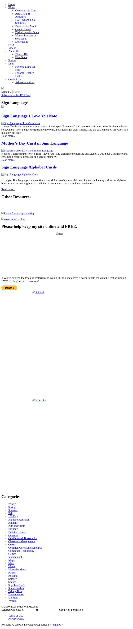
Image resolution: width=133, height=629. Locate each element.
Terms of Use (15, 615)
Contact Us (14, 79)
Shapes (12, 581)
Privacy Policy (16, 618)
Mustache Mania (17, 569)
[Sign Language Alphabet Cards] (19, 174)
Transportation (16, 594)
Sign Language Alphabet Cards (29, 167)
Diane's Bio (21, 54)
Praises (12, 60)
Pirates (12, 572)
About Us (13, 51)
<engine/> (57, 624)
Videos (12, 47)
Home (11, 4)
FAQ (11, 44)
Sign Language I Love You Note (29, 116)
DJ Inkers (30, 609)
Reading (12, 575)
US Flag (12, 597)
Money (12, 566)
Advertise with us (24, 82)
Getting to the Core (25, 10)
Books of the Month (26, 26)
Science (12, 578)
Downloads (21, 41)
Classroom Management (21, 541)
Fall (10, 513)
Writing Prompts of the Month (25, 37)
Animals (12, 522)
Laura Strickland (48, 609)
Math (11, 563)
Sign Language (16, 585)
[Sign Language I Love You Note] (20, 123)
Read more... (8, 135)
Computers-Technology (21, 550)
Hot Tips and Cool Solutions (25, 21)
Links (11, 63)
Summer (12, 510)
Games (12, 553)
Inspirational (15, 557)
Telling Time (15, 591)
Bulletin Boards (16, 532)
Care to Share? (23, 29)
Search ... (6, 91)
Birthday (13, 528)
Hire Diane (21, 57)
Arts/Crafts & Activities (22, 15)
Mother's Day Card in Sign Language (34, 143)
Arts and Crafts (16, 525)
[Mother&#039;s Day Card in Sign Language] (27, 150)
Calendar (13, 535)
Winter (12, 503)
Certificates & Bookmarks (22, 538)
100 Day (13, 516)
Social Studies (16, 588)
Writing (12, 600)
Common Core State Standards (25, 547)
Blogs (11, 7)
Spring (12, 507)
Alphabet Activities (18, 519)
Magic (11, 560)
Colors (12, 544)
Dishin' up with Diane (27, 32)
